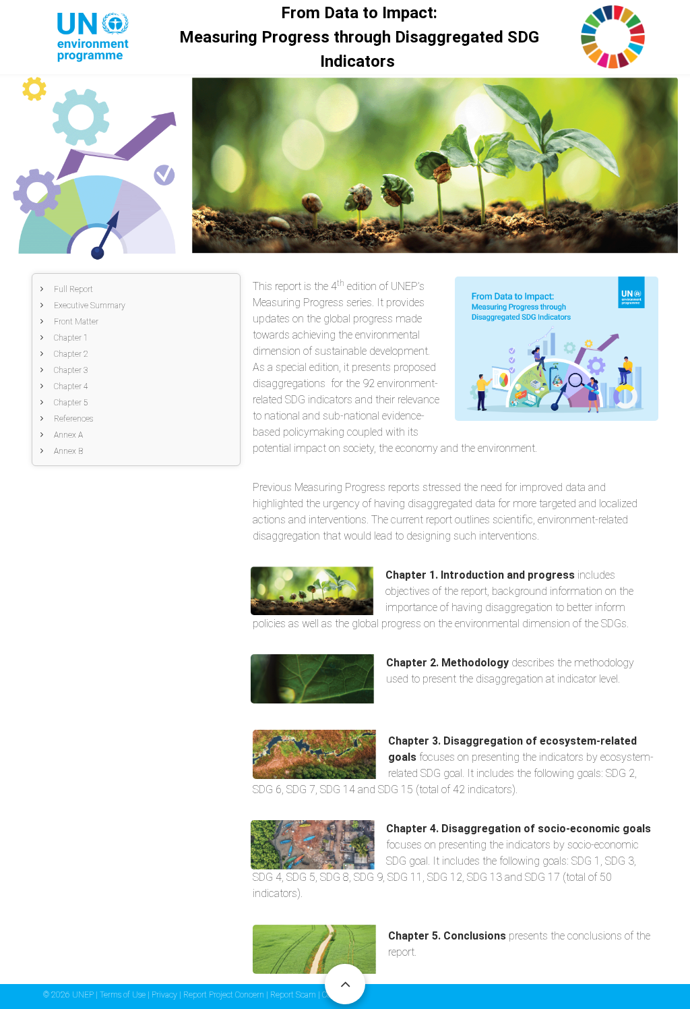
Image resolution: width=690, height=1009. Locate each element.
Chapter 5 (71, 402)
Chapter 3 (71, 370)
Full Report (73, 289)
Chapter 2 (71, 354)
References (73, 419)
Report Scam (294, 995)
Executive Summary (89, 305)
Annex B (68, 451)
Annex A (68, 435)
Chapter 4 (71, 386)
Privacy (165, 995)
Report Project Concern (224, 995)
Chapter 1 (71, 338)
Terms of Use (124, 995)
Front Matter (76, 321)
